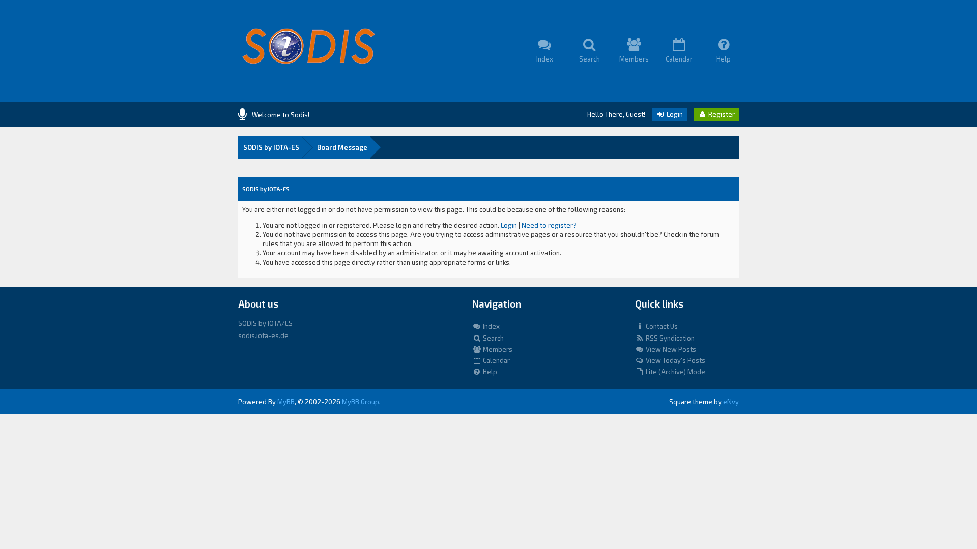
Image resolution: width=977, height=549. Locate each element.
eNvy (731, 402)
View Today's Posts (674, 360)
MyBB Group (360, 402)
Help (489, 372)
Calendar (495, 360)
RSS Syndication (669, 338)
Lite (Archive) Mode (674, 372)
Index (490, 326)
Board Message (342, 147)
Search (492, 338)
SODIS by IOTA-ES (271, 147)
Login (674, 114)
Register (721, 114)
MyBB (286, 402)
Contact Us (661, 326)
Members (496, 349)
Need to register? (549, 225)
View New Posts (670, 349)
